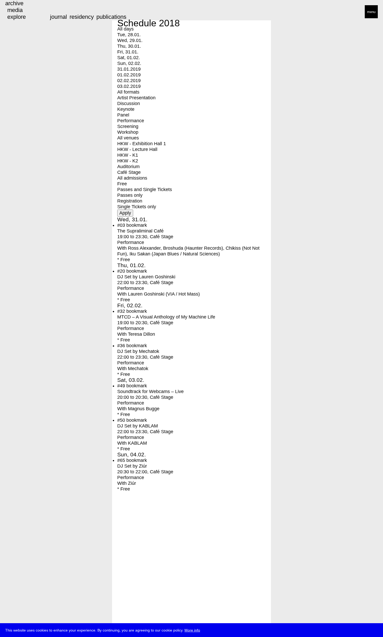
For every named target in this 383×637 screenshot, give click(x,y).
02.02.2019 (129, 80)
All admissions (132, 178)
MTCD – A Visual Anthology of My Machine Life (166, 317)
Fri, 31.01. (127, 51)
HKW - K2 (127, 160)
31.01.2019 (129, 69)
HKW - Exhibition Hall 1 (141, 143)
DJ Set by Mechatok (138, 351)
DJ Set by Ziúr (132, 466)
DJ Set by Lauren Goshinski (146, 276)
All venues (128, 137)
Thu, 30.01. (129, 46)
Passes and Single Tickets (144, 189)
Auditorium (128, 166)
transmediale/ (20, 12)
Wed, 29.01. (130, 40)
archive (14, 3)
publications (111, 17)
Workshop (127, 132)
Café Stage (129, 172)
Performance (130, 120)
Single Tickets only (136, 206)
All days (125, 29)
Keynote (125, 109)
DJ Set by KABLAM (137, 425)
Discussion (128, 103)
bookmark (136, 225)
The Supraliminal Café (140, 231)
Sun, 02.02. (129, 63)
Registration (129, 201)
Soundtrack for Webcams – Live (150, 391)
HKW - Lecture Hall (137, 149)
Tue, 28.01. (129, 34)
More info (192, 630)
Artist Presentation (136, 97)
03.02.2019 (129, 86)
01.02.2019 (129, 74)
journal (58, 17)
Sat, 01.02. (128, 57)
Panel (123, 115)
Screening (127, 126)
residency (82, 17)
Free (122, 183)
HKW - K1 (127, 155)
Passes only (130, 195)
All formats (128, 92)
